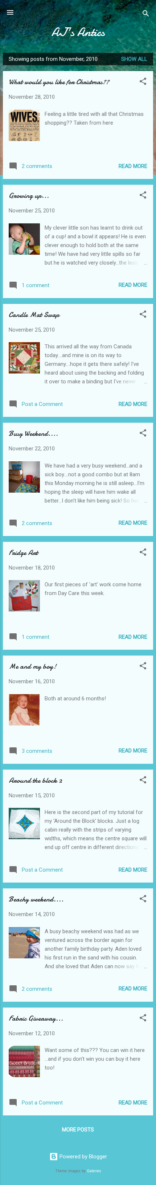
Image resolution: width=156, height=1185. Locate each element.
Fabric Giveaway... (36, 1018)
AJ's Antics (78, 32)
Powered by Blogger (82, 1156)
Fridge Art (23, 553)
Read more (133, 166)
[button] (143, 82)
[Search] (145, 15)
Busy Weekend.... (33, 433)
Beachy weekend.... (36, 899)
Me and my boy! (32, 666)
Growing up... (29, 195)
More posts (78, 1130)
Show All (134, 59)
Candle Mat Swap (34, 315)
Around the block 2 (35, 780)
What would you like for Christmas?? (59, 82)
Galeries (94, 1171)
